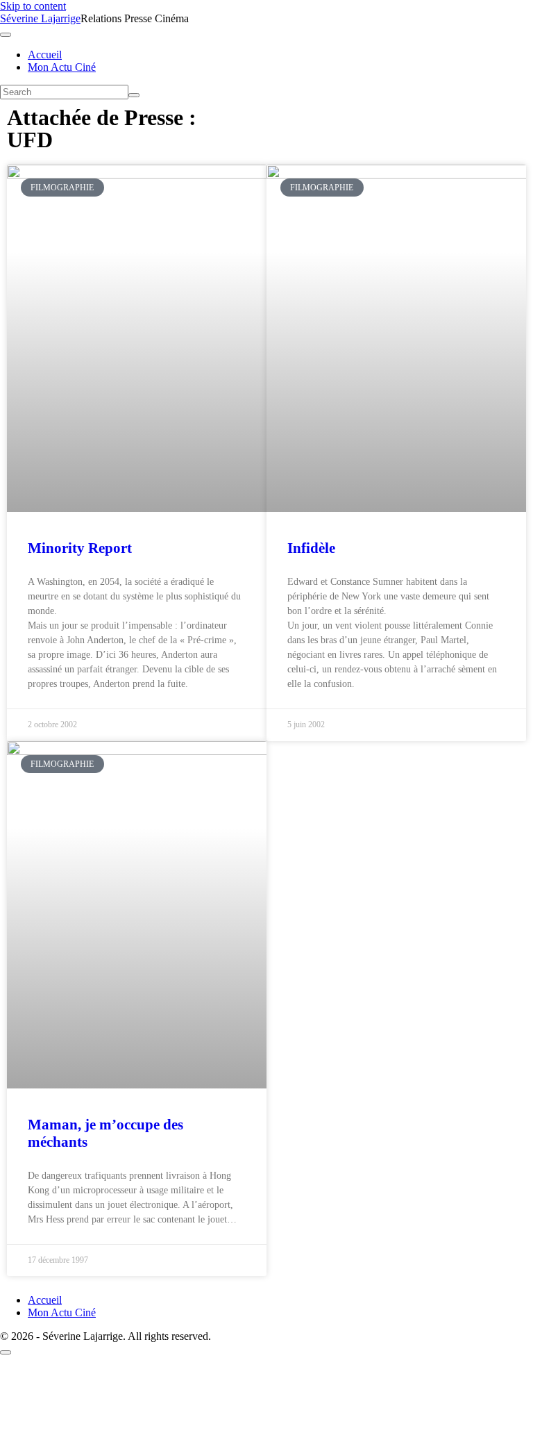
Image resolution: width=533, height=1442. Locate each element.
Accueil (45, 54)
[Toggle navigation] (5, 35)
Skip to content (33, 6)
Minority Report (80, 548)
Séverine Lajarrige (40, 18)
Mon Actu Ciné (62, 67)
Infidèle (311, 548)
